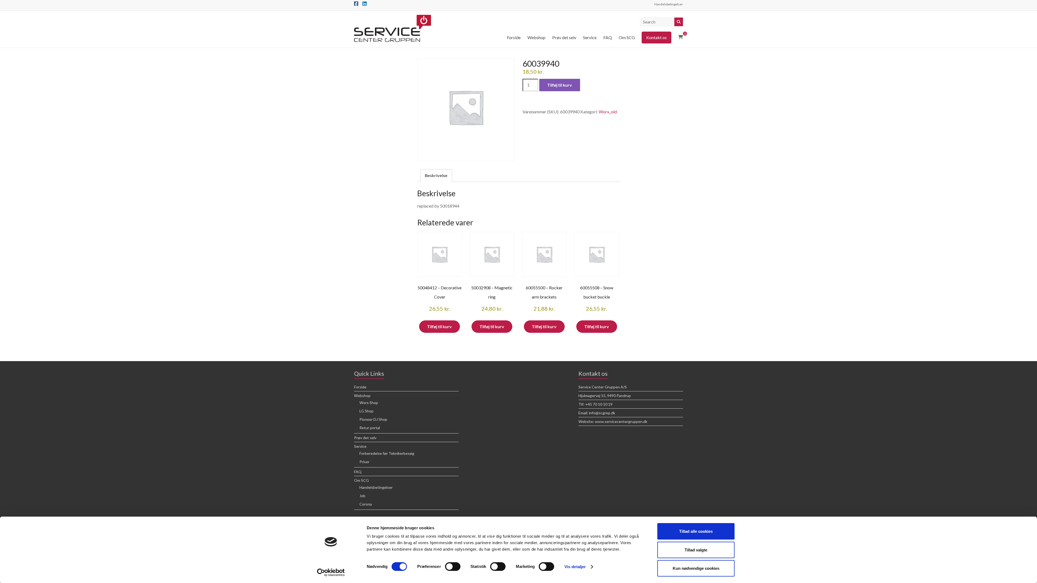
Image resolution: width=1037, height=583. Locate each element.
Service (590, 37)
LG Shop (366, 411)
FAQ (607, 37)
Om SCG (627, 37)
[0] (680, 37)
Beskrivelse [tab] (436, 175)
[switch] (452, 566)
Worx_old (608, 111)
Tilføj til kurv (559, 84)
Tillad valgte (696, 550)
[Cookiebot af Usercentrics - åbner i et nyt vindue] (331, 572)
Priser (364, 461)
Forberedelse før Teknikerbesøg (386, 453)
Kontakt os (656, 37)
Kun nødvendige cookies (696, 568)
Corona (365, 504)
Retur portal (369, 427)
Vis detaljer (575, 566)
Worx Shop (368, 402)
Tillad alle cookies (696, 531)
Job (362, 495)
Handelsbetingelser (668, 4)
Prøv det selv (564, 37)
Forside (514, 37)
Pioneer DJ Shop (373, 419)
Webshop (536, 37)
